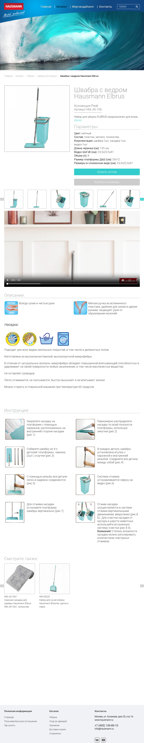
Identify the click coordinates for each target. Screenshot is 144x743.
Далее (78, 120)
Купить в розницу (106, 182)
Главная (46, 6)
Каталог (61, 6)
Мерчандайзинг (83, 6)
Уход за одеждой (58, 721)
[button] (2, 199)
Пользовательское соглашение (20, 721)
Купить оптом (107, 172)
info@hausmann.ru (104, 728)
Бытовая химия (57, 729)
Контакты (105, 6)
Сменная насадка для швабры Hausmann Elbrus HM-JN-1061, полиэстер (17, 603)
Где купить (9, 725)
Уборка (53, 717)
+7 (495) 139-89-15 (106, 725)
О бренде (9, 717)
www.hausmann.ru (104, 720)
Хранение (54, 725)
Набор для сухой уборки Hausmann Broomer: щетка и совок (53, 603)
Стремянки (55, 733)
